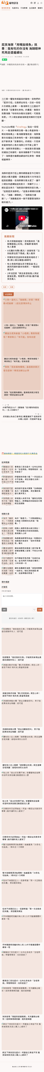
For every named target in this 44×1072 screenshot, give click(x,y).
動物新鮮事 (6, 8)
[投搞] (35, 3)
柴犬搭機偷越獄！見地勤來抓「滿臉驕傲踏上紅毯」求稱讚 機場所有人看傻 (23, 244)
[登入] (38, 3)
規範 (4, 610)
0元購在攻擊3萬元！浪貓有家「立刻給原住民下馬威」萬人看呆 (23, 252)
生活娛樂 (32, 8)
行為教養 (24, 8)
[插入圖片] (34, 609)
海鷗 (11, 287)
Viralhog (21, 126)
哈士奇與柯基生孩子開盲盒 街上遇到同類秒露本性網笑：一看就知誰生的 (23, 266)
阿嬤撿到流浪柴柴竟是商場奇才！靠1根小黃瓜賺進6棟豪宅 (23, 258)
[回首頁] (10, 3)
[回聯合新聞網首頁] (5, 3)
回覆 (39, 610)
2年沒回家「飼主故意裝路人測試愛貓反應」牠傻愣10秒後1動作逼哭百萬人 (23, 276)
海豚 (4, 287)
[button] (31, 3)
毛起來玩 (15, 8)
